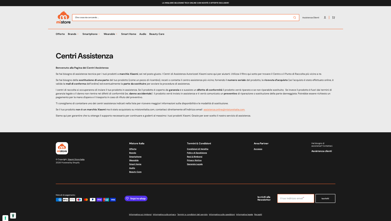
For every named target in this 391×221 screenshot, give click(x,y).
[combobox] (185, 17)
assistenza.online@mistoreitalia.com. (224, 109)
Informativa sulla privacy (164, 214)
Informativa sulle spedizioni (222, 214)
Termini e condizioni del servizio (192, 214)
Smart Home (135, 164)
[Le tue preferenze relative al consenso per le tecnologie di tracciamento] (5, 218)
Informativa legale (244, 214)
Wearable (134, 160)
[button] (333, 17)
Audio (132, 168)
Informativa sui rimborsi (140, 214)
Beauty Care (135, 172)
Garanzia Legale (195, 164)
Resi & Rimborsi (194, 156)
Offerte (132, 149)
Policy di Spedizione (197, 152)
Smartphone (135, 156)
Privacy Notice (194, 160)
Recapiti (258, 214)
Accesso (258, 149)
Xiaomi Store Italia (76, 159)
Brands (132, 152)
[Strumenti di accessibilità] (13, 216)
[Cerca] (295, 17)
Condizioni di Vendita (197, 149)
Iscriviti (325, 198)
